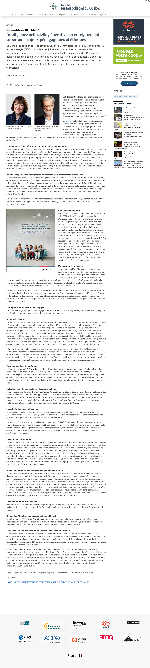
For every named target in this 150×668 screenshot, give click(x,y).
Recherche (93, 15)
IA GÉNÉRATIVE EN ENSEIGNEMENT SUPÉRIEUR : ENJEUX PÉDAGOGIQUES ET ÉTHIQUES (48, 582)
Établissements (41, 15)
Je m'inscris (129, 83)
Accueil (20, 15)
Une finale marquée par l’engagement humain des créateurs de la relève (127, 146)
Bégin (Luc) (133, 96)
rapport (69, 121)
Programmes (63, 15)
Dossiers (52, 15)
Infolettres (74, 15)
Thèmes (83, 15)
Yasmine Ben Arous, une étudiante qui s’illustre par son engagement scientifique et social (128, 156)
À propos (103, 15)
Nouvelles (29, 15)
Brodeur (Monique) (120, 96)
